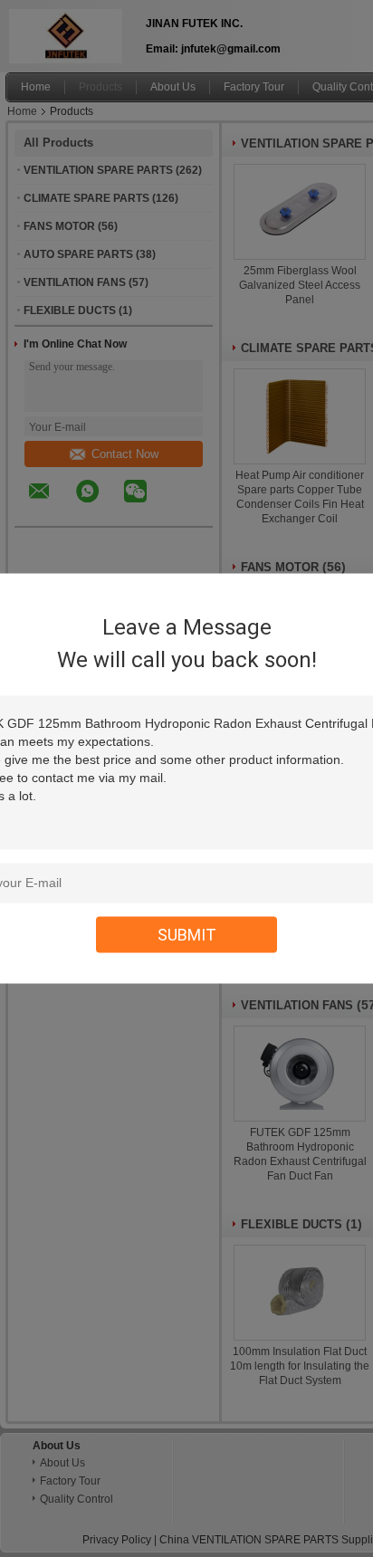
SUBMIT (187, 934)
